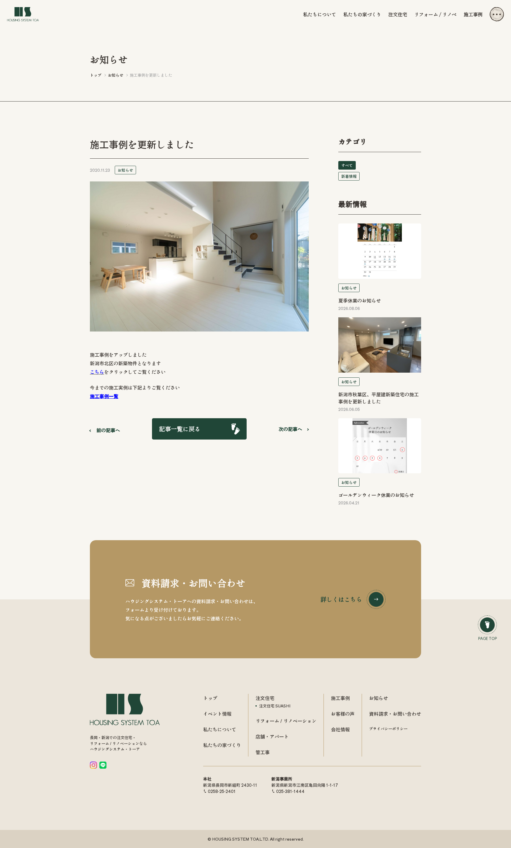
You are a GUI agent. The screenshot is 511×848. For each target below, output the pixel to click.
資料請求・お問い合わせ (395, 713)
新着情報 (349, 176)
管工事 (263, 752)
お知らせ (125, 170)
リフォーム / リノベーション (286, 720)
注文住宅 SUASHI (274, 706)
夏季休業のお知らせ (359, 300)
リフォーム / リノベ (435, 14)
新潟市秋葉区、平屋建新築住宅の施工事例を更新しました (378, 398)
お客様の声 (343, 713)
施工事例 (473, 14)
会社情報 (340, 729)
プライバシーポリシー (388, 728)
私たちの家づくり (362, 14)
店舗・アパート (272, 736)
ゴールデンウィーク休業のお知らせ (376, 494)
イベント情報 (217, 713)
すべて (347, 165)
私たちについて (319, 14)
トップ (210, 697)
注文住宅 (397, 14)
